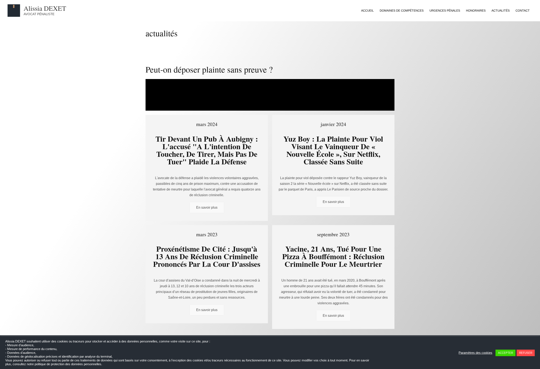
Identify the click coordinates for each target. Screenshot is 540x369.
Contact (523, 10)
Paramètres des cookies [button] (475, 352)
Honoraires (476, 10)
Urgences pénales (444, 10)
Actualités (500, 10)
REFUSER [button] (525, 352)
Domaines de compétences (402, 10)
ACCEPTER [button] (505, 352)
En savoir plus (206, 207)
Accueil (367, 10)
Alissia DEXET (45, 8)
